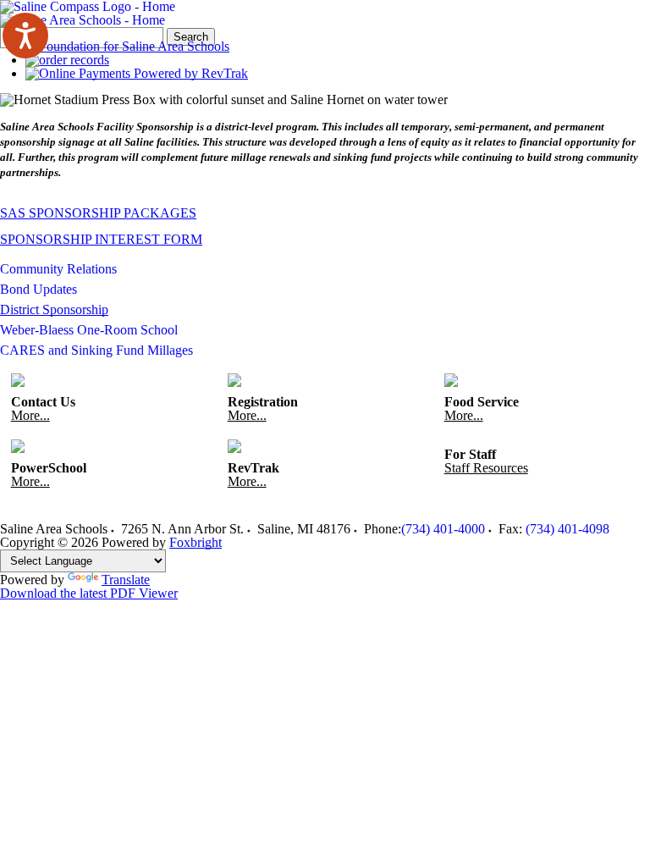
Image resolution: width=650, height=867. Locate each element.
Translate (126, 579)
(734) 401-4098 (567, 529)
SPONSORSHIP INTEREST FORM (101, 239)
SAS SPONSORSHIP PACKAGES (98, 213)
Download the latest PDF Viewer (89, 593)
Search (191, 36)
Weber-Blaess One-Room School (89, 330)
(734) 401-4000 (443, 529)
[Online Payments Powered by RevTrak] (136, 73)
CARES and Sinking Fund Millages (96, 350)
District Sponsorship (54, 309)
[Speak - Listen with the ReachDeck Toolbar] (25, 35)
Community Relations (58, 269)
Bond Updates (38, 289)
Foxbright (195, 542)
